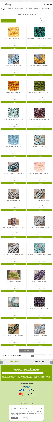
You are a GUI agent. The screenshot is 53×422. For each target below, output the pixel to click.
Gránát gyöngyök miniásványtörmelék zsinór (39, 119)
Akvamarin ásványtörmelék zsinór (39, 335)
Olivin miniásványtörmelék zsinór (13, 281)
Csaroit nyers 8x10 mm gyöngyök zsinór (39, 308)
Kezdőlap (3, 8)
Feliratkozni (47, 373)
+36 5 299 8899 (31, 1)
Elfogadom (14, 417)
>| (50, 356)
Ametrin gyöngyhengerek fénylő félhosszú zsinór (13, 227)
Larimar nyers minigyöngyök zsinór (13, 65)
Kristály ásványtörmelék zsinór (13, 200)
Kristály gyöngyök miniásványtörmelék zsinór (14, 254)
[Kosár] (47, 4)
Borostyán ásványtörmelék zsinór (13, 92)
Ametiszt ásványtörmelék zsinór (39, 281)
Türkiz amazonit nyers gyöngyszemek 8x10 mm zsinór (39, 254)
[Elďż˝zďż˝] (1, 362)
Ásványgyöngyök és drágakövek (15, 8)
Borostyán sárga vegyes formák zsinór (13, 38)
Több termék (26, 350)
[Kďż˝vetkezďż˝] (51, 362)
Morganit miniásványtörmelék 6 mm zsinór (39, 227)
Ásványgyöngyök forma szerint (32, 8)
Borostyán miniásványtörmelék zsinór (39, 65)
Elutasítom (31, 417)
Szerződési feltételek (26, 405)
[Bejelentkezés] (44, 4)
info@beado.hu (22, 1)
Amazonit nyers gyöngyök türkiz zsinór (13, 308)
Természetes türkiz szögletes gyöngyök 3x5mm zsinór (39, 38)
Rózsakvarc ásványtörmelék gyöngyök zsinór (39, 173)
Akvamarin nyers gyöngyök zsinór (13, 146)
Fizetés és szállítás (26, 402)
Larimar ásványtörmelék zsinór (39, 146)
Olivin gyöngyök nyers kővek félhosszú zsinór (39, 92)
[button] (41, 4)
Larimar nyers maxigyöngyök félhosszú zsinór (39, 200)
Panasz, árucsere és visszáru (26, 403)
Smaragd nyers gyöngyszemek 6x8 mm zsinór (13, 335)
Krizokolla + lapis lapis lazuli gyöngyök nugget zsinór (13, 173)
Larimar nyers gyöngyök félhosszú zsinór (13, 119)
